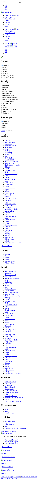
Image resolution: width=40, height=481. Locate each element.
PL (6, 9)
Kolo (6, 175)
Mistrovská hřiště (10, 188)
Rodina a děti (7, 93)
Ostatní (7, 197)
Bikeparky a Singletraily (12, 278)
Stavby (7, 221)
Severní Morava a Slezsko (13, 401)
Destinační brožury (10, 421)
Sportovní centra (10, 219)
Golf (4, 105)
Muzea (7, 191)
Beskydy (6, 69)
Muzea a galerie (8, 91)
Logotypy (8, 423)
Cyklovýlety (8, 151)
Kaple (6, 172)
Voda (6, 228)
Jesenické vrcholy (10, 170)
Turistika (6, 113)
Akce (6, 26)
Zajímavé (7, 22)
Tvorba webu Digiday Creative (10, 477)
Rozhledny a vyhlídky (10, 97)
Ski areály (8, 212)
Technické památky (9, 101)
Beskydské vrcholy (10, 145)
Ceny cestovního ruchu (12, 392)
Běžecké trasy (9, 147)
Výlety (7, 24)
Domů (3, 131)
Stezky (7, 223)
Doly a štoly (8, 153)
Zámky (7, 241)
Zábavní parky (9, 237)
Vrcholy (7, 232)
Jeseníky (5, 67)
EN (6, 7)
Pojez (6, 394)
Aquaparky (8, 144)
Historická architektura (12, 161)
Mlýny (7, 190)
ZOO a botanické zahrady (13, 242)
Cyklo (5, 107)
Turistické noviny (10, 425)
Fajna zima (8, 383)
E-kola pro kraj (9, 389)
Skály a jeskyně (9, 211)
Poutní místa (8, 200)
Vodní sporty (9, 230)
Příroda (5, 87)
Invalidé (5, 123)
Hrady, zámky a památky (11, 99)
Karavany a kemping (9, 109)
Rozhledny (8, 207)
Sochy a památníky (10, 216)
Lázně (6, 181)
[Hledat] (20, 2)
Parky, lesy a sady (10, 198)
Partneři (7, 399)
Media (7, 426)
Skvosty (7, 214)
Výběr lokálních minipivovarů (14, 397)
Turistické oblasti (10, 19)
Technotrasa (8, 385)
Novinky (7, 411)
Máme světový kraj (10, 382)
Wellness (7, 235)
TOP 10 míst (8, 17)
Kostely (7, 177)
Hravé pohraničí (10, 387)
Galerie (7, 154)
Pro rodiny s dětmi (10, 204)
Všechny (6, 65)
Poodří (5, 71)
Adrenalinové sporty (11, 142)
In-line (7, 168)
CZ (6, 5)
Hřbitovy (7, 167)
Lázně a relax (7, 103)
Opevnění (8, 195)
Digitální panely (12, 478)
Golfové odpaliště (10, 158)
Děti (4, 125)
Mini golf (7, 186)
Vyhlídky (7, 234)
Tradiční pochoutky (11, 396)
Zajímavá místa (9, 239)
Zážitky (7, 21)
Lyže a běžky (7, 111)
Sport (5, 89)
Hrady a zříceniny (10, 163)
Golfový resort (9, 160)
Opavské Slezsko (8, 75)
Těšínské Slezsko (8, 77)
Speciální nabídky (10, 413)
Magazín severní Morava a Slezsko (15, 428)
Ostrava (5, 73)
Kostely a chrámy (8, 95)
